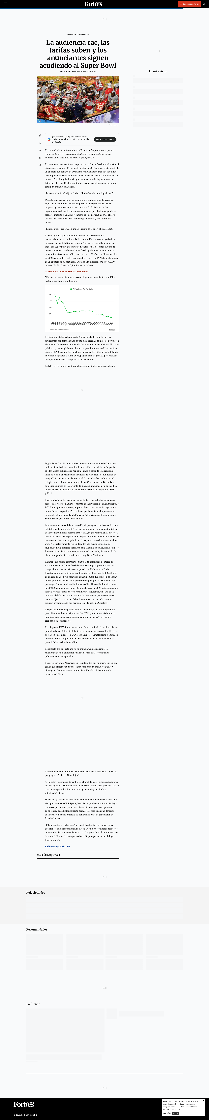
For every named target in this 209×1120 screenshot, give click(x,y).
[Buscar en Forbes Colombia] (204, 4)
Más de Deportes (48, 854)
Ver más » (167, 1113)
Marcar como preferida (105, 139)
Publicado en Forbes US (57, 846)
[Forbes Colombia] (93, 4)
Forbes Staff (65, 71)
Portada (71, 34)
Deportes (83, 34)
